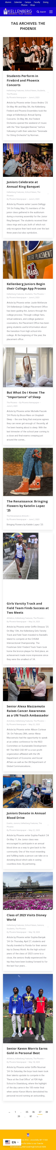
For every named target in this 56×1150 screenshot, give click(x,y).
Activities (11, 721)
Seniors (40, 925)
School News (30, 90)
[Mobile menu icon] (51, 12)
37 (40, 1112)
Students (41, 90)
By (16, 97)
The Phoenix (12, 94)
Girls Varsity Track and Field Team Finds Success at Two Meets (28, 608)
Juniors (16, 823)
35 (27, 1112)
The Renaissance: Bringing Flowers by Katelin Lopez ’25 (27, 505)
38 (46, 1112)
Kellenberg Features (15, 90)
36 (33, 1112)
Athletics (10, 618)
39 (19, 1116)
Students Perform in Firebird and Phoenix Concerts (23, 80)
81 (31, 1116)
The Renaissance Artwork (18, 516)
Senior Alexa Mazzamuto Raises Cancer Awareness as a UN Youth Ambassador (28, 710)
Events (9, 823)
